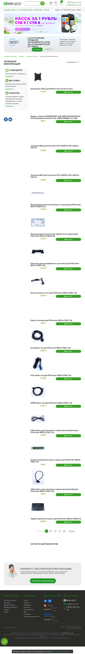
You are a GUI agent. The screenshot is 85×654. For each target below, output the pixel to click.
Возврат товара (9, 605)
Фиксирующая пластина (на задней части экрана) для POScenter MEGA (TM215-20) (54, 235)
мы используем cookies (61, 651)
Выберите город (75, 2)
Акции (6, 612)
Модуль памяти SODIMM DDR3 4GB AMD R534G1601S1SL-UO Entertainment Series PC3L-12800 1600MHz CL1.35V (56, 117)
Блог (25, 612)
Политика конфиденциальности (32, 615)
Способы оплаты (10, 600)
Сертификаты (29, 609)
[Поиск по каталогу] (42, 3)
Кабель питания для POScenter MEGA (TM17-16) (51, 320)
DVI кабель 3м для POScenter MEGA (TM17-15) (50, 348)
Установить (37, 49)
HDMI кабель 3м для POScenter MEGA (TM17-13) (51, 403)
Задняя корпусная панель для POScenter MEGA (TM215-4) (56, 519)
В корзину (69, 92)
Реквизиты (27, 605)
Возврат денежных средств (10, 608)
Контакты (27, 607)
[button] (74, 27)
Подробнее (48, 49)
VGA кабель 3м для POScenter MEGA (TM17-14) (51, 375)
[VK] (50, 601)
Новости (27, 603)
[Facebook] (45, 601)
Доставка (7, 603)
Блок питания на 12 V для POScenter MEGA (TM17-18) (54, 293)
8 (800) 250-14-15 (67, 633)
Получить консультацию (43, 581)
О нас (26, 600)
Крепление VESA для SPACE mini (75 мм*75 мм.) (52, 89)
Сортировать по (73, 62)
